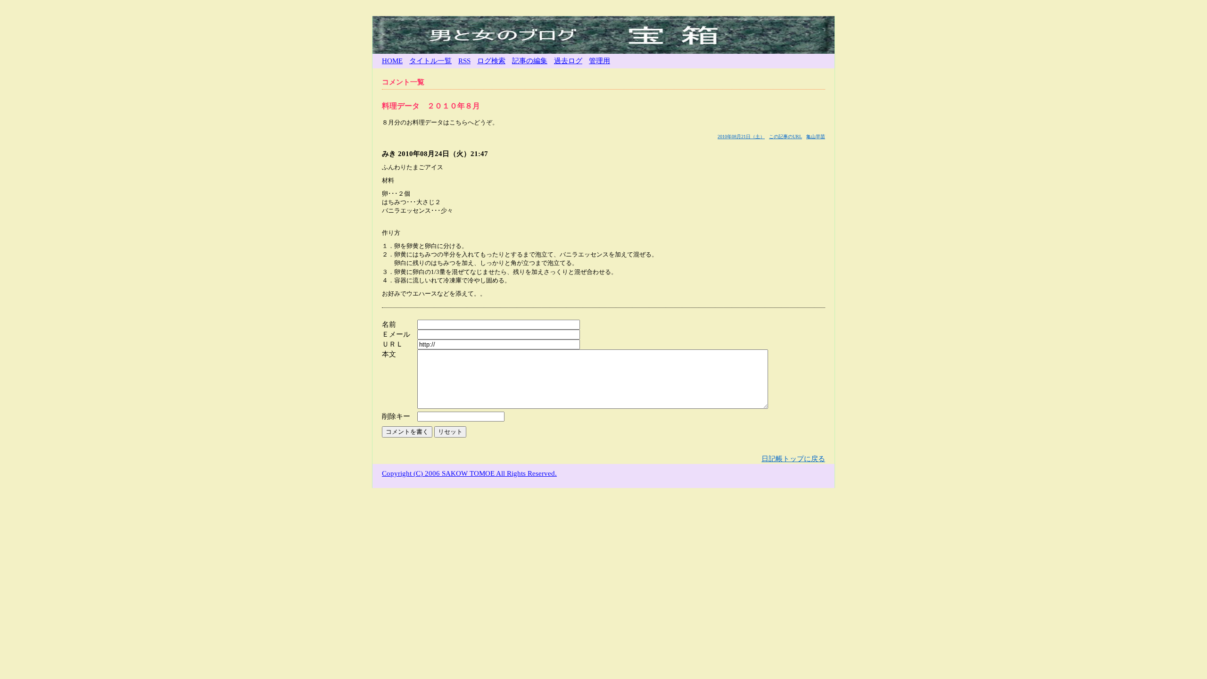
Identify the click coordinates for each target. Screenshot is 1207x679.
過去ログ (568, 61)
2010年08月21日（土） (741, 136)
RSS (464, 61)
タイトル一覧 (430, 61)
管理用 (599, 61)
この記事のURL (785, 136)
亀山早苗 (815, 136)
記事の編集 (529, 61)
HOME (392, 61)
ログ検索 (491, 61)
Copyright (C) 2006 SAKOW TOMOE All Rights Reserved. (469, 473)
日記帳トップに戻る (793, 459)
